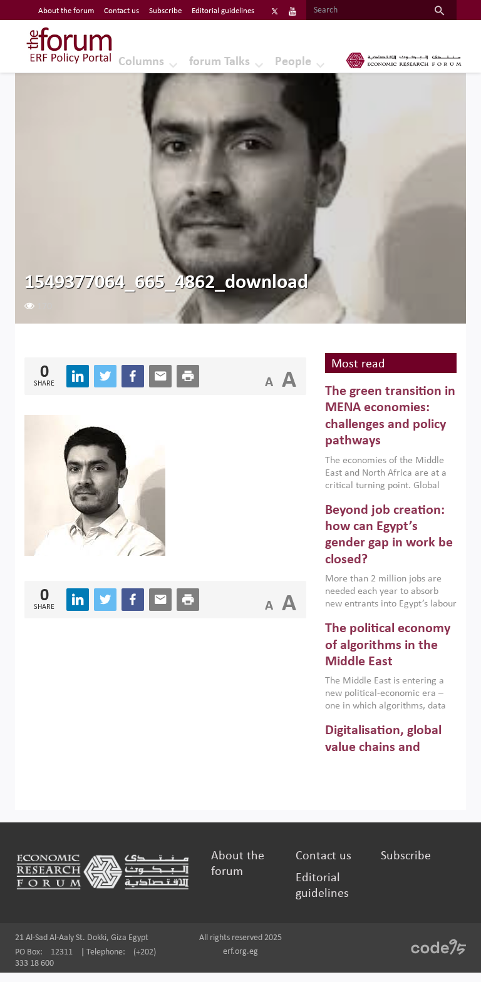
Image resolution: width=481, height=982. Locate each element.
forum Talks (219, 62)
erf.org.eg (240, 951)
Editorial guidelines (223, 11)
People (293, 62)
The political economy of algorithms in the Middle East (387, 645)
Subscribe (165, 11)
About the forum (66, 11)
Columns (141, 62)
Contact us (121, 11)
